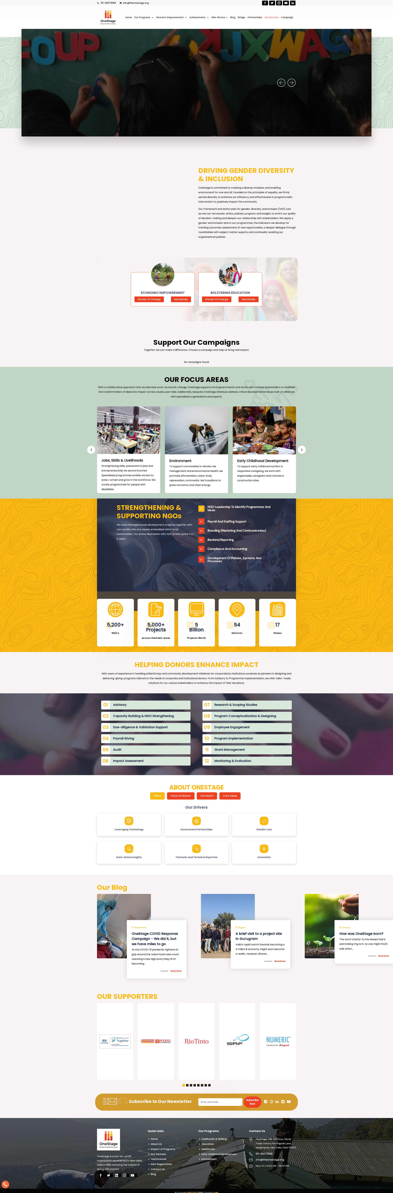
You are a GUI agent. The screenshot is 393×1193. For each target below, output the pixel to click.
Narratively (181, 299)
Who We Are (218, 17)
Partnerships (255, 17)
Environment (180, 460)
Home (128, 17)
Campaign (287, 17)
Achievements (197, 17)
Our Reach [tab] (206, 796)
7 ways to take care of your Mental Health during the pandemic (259, 938)
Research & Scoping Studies (235, 705)
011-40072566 (108, 2)
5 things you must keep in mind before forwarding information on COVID (362, 938)
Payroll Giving (123, 738)
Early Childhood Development (262, 460)
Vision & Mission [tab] (181, 796)
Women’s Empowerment (170, 17)
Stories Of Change (149, 299)
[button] (183, 1085)
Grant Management (229, 749)
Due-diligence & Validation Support (140, 727)
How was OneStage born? (154, 933)
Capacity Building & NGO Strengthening (143, 716)
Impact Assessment (128, 761)
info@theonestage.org (136, 2)
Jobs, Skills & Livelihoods (122, 460)
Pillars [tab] (157, 796)
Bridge (241, 17)
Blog (232, 17)
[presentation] (281, 83)
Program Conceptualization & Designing (245, 716)
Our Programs (142, 17)
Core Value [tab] (230, 796)
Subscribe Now (252, 1102)
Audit (117, 749)
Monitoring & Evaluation (232, 761)
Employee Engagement (232, 727)
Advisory (120, 705)
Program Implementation (233, 738)
